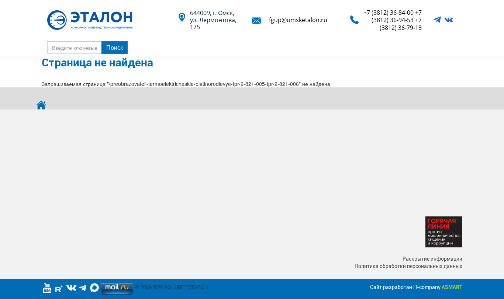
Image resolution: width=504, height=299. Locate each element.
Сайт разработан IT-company (416, 287)
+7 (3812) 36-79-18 (401, 23)
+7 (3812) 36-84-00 (388, 12)
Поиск (114, 47)
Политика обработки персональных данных (408, 266)
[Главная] (92, 20)
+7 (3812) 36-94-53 (397, 16)
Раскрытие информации (432, 259)
